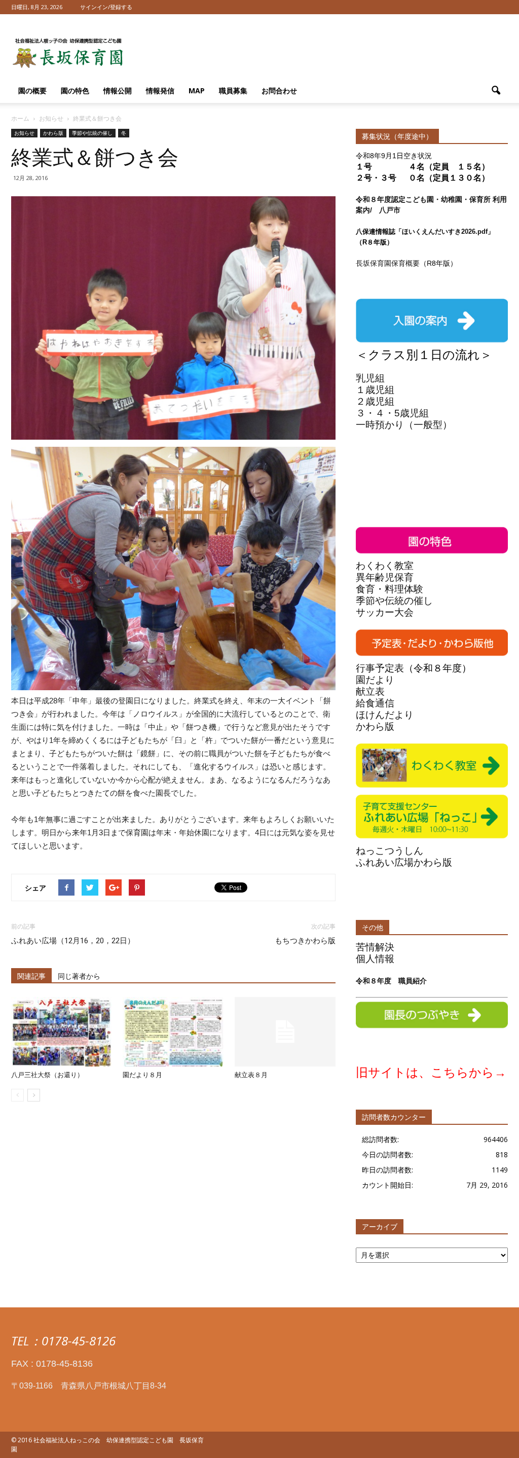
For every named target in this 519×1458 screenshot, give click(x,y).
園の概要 (32, 90)
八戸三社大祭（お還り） (47, 1075)
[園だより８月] (173, 1031)
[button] (496, 91)
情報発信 (160, 90)
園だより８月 (142, 1075)
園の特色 (75, 90)
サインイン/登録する (106, 7)
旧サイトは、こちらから (425, 1072)
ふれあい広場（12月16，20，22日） (73, 940)
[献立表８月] (285, 1031)
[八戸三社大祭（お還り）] (61, 1031)
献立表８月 (251, 1075)
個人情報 (375, 958)
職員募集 (233, 90)
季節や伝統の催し (92, 132)
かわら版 (53, 132)
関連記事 (31, 976)
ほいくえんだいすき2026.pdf (445, 231)
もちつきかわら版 (305, 940)
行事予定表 (380, 668)
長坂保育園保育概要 (388, 263)
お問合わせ (279, 90)
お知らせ (24, 132)
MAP (197, 90)
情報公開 (117, 90)
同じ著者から (79, 976)
